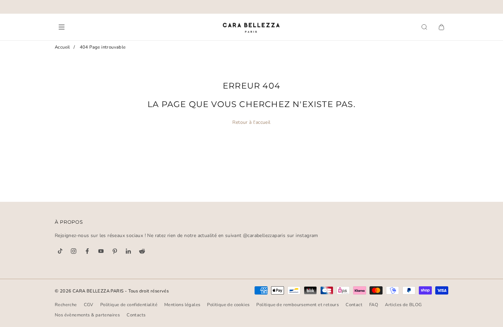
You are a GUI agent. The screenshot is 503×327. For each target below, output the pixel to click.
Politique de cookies (228, 305)
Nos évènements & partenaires (87, 315)
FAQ (373, 305)
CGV (88, 305)
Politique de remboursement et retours (297, 305)
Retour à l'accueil (251, 122)
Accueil (62, 47)
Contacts (136, 315)
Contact (354, 305)
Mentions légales (182, 305)
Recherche (66, 305)
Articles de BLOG (403, 305)
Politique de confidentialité (128, 305)
